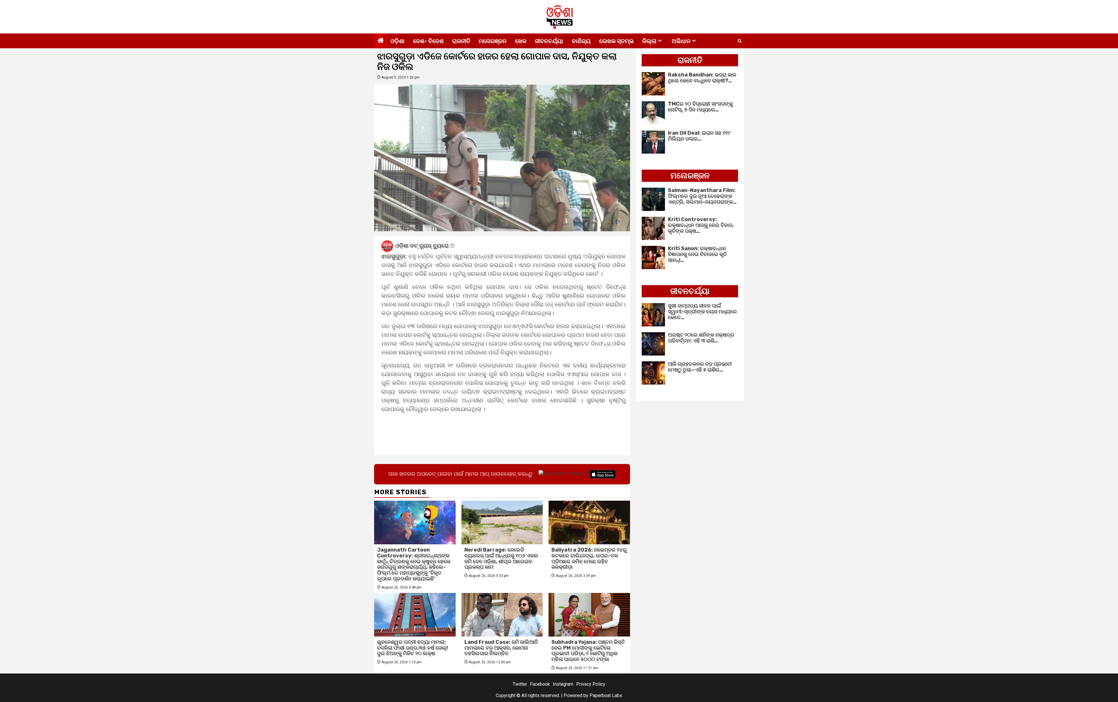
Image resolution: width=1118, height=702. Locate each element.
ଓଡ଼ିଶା (397, 41)
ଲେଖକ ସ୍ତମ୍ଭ (616, 41)
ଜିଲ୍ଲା (649, 41)
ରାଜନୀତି (461, 41)
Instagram (563, 684)
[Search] (739, 41)
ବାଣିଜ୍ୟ (581, 41)
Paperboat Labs (606, 695)
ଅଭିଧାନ (681, 41)
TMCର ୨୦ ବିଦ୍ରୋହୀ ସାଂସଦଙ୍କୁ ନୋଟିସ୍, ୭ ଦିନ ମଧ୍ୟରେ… (700, 107)
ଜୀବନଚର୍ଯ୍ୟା (549, 41)
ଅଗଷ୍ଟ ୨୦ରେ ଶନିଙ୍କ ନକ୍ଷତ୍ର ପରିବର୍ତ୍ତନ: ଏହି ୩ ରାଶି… (701, 338)
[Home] (381, 41)
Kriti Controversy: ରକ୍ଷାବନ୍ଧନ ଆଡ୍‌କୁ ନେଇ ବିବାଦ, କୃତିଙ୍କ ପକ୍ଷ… (701, 225)
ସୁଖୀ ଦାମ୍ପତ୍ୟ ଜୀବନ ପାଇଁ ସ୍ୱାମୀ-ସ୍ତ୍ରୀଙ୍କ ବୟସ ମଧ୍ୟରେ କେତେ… (702, 312)
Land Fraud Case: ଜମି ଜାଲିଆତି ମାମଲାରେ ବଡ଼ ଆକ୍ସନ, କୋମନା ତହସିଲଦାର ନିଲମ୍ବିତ (501, 648)
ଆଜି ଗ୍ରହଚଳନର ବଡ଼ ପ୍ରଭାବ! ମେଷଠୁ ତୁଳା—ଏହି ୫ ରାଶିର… (700, 367)
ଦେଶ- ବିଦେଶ (428, 41)
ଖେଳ (520, 41)
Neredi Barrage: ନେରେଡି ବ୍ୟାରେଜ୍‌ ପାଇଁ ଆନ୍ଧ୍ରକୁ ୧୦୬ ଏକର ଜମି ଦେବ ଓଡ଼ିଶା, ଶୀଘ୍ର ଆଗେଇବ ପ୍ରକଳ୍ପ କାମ (501, 558)
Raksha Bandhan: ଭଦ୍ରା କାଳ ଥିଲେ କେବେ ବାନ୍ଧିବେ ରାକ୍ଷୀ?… (702, 78)
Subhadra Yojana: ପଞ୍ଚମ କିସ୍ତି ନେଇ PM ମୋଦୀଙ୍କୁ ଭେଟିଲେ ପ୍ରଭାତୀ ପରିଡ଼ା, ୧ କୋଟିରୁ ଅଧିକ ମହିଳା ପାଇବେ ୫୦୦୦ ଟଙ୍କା (588, 650)
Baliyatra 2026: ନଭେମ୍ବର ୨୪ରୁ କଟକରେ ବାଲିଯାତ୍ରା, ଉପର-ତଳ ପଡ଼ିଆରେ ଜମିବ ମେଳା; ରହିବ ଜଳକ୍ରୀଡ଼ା (589, 558)
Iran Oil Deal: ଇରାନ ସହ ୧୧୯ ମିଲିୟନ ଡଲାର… (699, 136)
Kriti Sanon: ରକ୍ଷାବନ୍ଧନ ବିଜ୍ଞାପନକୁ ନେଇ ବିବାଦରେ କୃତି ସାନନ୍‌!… (697, 254)
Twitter (520, 684)
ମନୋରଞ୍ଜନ (493, 41)
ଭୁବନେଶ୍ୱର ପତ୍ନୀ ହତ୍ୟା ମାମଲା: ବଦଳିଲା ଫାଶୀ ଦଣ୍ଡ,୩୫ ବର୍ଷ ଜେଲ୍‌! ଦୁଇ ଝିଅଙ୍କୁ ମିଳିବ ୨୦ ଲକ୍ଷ (412, 648)
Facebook (540, 684)
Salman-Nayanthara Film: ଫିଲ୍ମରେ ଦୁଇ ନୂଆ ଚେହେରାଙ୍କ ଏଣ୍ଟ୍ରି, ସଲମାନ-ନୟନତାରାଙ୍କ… (702, 196)
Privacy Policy (590, 684)
